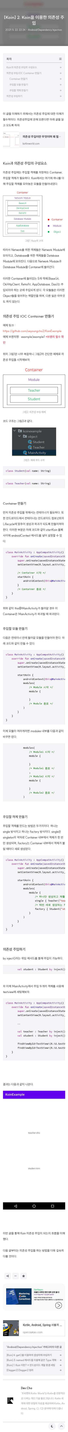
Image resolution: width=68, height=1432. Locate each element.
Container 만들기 (14, 503)
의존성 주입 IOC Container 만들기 (28, 316)
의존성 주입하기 (14, 949)
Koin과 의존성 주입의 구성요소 (25, 163)
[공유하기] (7, 1276)
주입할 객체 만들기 (15, 817)
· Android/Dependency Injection (44, 29)
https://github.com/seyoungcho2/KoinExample (32, 331)
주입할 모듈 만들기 (15, 629)
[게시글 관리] (15, 1276)
